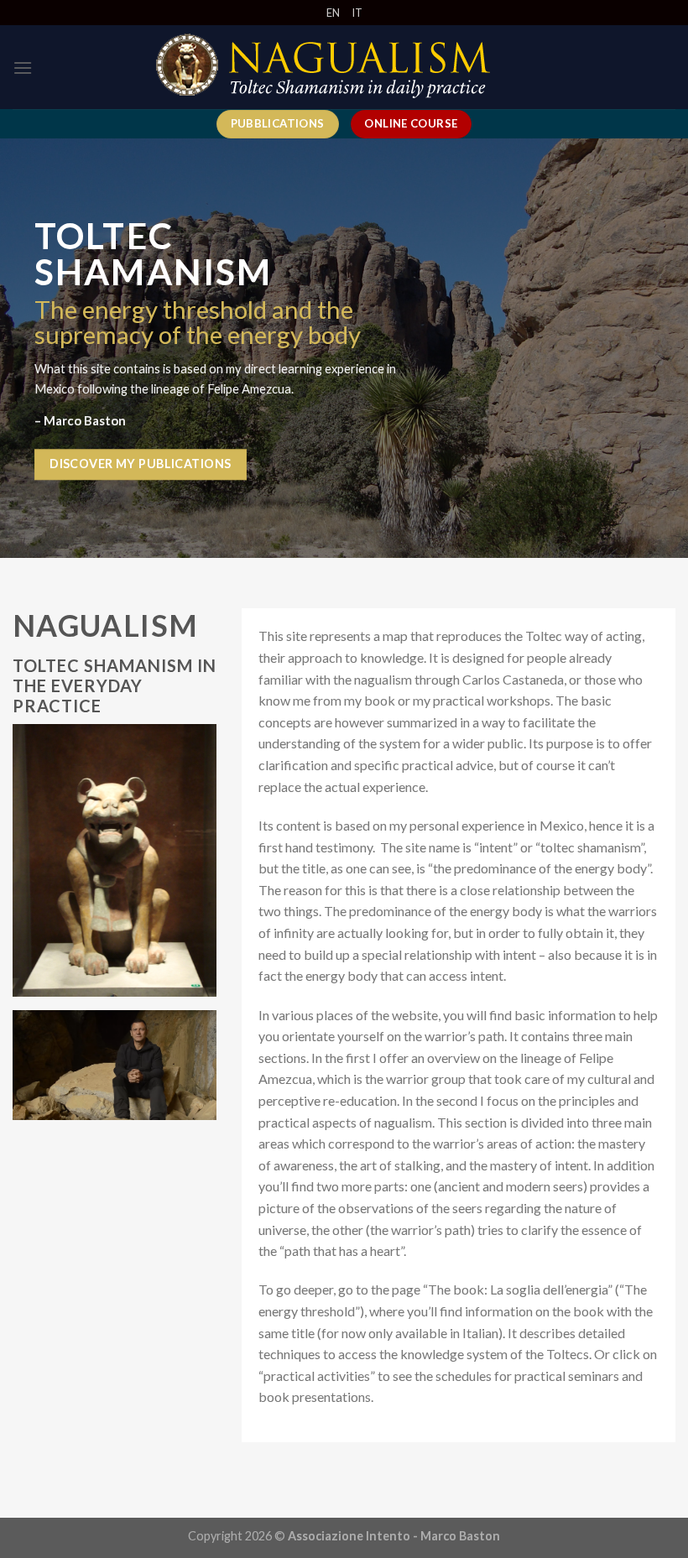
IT (357, 12)
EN (333, 12)
